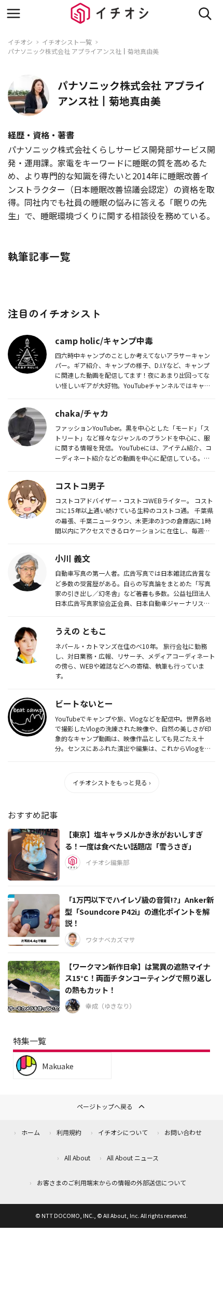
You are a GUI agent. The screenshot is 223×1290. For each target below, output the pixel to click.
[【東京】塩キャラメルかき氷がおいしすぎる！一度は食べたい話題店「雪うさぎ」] (34, 855)
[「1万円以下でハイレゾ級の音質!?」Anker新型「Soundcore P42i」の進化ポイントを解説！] (34, 920)
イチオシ (20, 41)
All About (77, 1157)
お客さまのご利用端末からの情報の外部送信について (111, 1182)
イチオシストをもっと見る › (112, 782)
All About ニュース (133, 1157)
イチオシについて (123, 1132)
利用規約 (69, 1132)
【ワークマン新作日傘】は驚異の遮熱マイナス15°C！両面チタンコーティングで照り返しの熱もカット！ (138, 978)
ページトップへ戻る (105, 1106)
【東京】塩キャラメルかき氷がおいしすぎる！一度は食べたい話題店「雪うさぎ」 (134, 840)
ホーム (30, 1132)
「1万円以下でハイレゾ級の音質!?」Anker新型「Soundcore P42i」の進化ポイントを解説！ (139, 911)
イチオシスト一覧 (67, 41)
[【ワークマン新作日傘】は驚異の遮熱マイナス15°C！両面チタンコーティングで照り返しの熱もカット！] (34, 987)
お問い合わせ (183, 1132)
